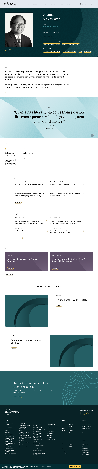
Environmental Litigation (70, 41)
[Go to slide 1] (45, 128)
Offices (63, 420)
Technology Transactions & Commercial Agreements (24, 453)
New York (63, 443)
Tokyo (70, 448)
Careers (84, 420)
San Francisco (64, 451)
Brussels (70, 426)
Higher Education (50, 435)
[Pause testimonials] (92, 135)
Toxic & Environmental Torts (10, 453)
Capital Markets (22, 423)
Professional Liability (9, 448)
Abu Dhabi (71, 424)
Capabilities (7, 420)
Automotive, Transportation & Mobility (52, 51)
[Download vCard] (9, 50)
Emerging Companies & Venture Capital (23, 428)
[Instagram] (87, 414)
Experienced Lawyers (86, 424)
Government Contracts (37, 439)
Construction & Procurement (24, 425)
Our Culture (84, 433)
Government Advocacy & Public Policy (38, 437)
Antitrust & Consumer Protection (9, 424)
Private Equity (21, 440)
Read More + (9, 91)
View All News (18, 202)
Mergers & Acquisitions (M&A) (24, 435)
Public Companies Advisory (24, 446)
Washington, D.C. (64, 456)
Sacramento (64, 448)
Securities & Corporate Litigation (9, 451)
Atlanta (63, 424)
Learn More (59, 305)
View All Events (9, 274)
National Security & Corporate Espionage (38, 446)
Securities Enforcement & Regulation (38, 451)
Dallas (63, 432)
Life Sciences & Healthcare (52, 439)
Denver (63, 434)
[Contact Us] (81, 414)
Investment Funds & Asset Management (24, 433)
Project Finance (22, 444)
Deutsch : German (85, 450)
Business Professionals (86, 426)
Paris (70, 436)
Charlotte (63, 428)
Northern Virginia (63, 446)
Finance (20, 430)
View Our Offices (17, 396)
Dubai (70, 428)
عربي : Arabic (84, 446)
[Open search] (92, 4)
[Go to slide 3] (48, 128)
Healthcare (35, 441)
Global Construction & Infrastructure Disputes (9, 439)
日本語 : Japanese (85, 452)
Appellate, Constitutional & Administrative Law (10, 427)
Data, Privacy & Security (37, 427)
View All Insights (18, 237)
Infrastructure (49, 437)
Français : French (85, 448)
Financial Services (50, 431)
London (70, 434)
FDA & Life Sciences (37, 431)
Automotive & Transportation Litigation (70, 44)
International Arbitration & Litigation (10, 444)
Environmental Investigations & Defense (68, 39)
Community (84, 438)
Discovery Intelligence (9, 436)
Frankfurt (71, 430)
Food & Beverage (50, 433)
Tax (19, 451)
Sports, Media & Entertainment (52, 443)
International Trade (36, 443)
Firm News (84, 440)
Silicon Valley (64, 453)
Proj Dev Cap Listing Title (24, 442)
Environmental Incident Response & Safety (53, 41)
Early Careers (85, 422)
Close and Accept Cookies (75, 466)
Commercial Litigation (9, 434)
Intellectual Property (9, 441)
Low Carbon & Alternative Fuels (69, 51)
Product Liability (8, 446)
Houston (63, 436)
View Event (10, 268)
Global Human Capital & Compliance (37, 434)
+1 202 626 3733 (55, 32)
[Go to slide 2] (46, 128)
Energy (80, 51)
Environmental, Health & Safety (50, 39)
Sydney (70, 446)
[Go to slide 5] (52, 128)
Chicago (63, 430)
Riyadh (70, 438)
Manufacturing (87, 51)
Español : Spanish (85, 454)
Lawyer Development (86, 428)
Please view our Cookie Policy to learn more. (15, 467)
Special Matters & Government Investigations (39, 454)
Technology (49, 445)
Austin (63, 426)
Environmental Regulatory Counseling (52, 44)
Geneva (70, 432)
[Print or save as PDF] (6, 50)
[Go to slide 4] (51, 128)
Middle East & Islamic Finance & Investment (25, 438)
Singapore (71, 444)
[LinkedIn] (84, 414)
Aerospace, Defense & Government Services (51, 424)
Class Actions (7, 432)
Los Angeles (64, 438)
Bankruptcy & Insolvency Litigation (10, 430)
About (83, 432)
